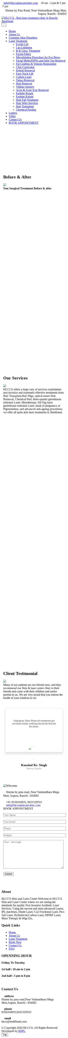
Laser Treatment (18, 41)
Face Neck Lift (24, 73)
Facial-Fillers (23, 54)
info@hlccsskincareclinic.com (23, 805)
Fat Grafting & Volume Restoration (36, 63)
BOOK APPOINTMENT (24, 122)
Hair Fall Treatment (27, 99)
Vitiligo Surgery (25, 86)
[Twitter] (5, 981)
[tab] (3, 25)
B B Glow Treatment (28, 50)
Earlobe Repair (24, 93)
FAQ (12, 948)
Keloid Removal (25, 70)
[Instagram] (8, 981)
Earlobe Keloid (24, 96)
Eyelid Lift (22, 44)
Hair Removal (24, 83)
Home (12, 31)
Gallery (13, 112)
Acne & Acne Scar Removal (32, 90)
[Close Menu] (2, 128)
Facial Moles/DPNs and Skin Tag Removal (40, 60)
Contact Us (15, 119)
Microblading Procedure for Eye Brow (38, 57)
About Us (14, 34)
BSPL (21, 1031)
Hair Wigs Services (27, 103)
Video (12, 116)
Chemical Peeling (26, 109)
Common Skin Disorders (23, 37)
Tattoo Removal (25, 80)
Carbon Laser (24, 77)
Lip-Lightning (24, 47)
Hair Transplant (25, 106)
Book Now (15, 942)
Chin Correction (25, 67)
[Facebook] (2, 981)
